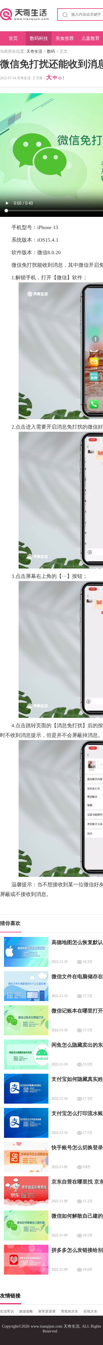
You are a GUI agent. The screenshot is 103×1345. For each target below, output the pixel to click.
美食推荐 (65, 38)
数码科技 (39, 38)
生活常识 (7, 1311)
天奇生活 (34, 51)
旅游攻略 (26, 1311)
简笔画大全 (69, 1311)
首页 (13, 38)
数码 (51, 51)
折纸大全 (90, 1311)
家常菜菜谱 (47, 1311)
